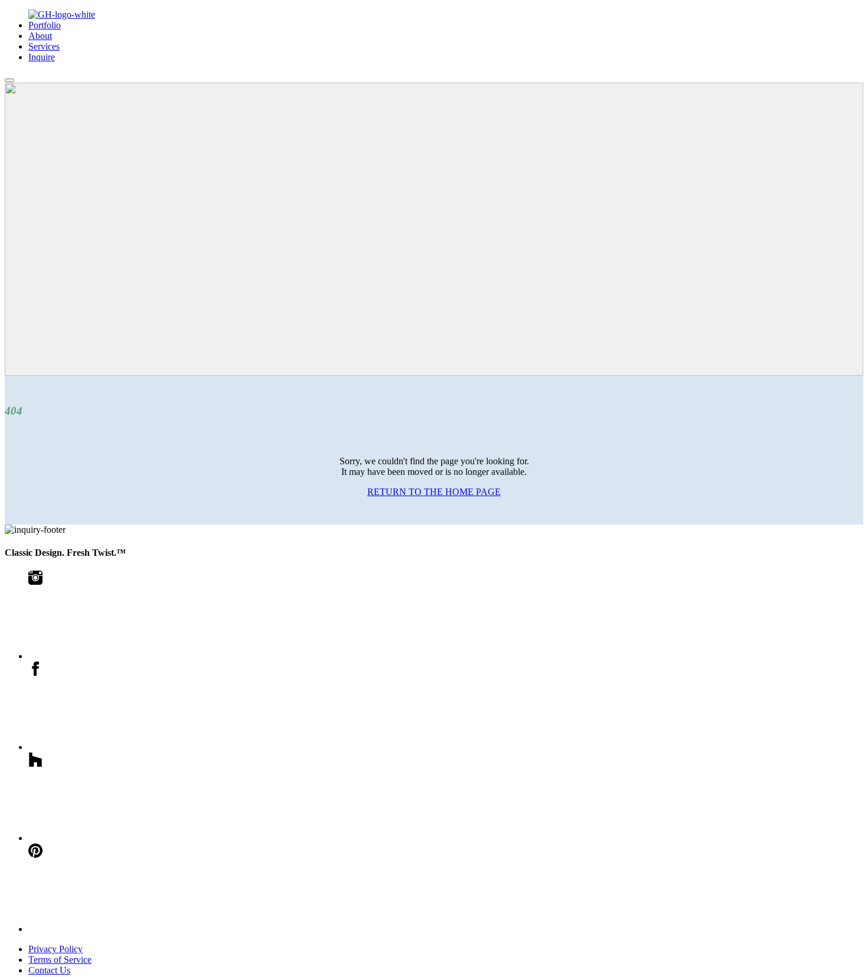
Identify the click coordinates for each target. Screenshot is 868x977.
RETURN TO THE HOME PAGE (434, 492)
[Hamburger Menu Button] (9, 80)
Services (44, 46)
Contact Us (49, 970)
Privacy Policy (55, 949)
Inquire (41, 57)
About (40, 36)
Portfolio (44, 25)
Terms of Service (60, 960)
